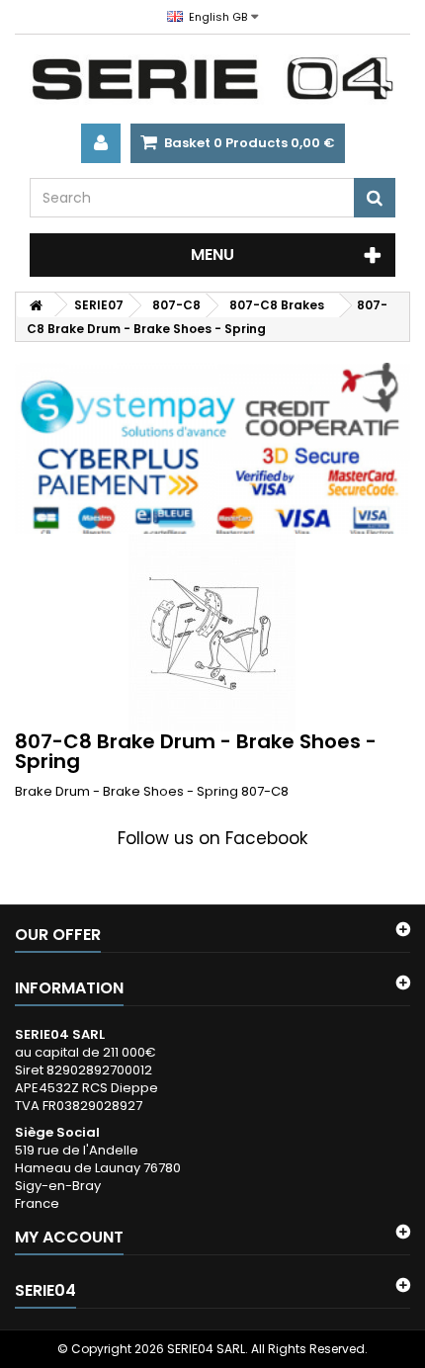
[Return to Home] (35, 305)
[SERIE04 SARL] (212, 79)
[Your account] (101, 143)
